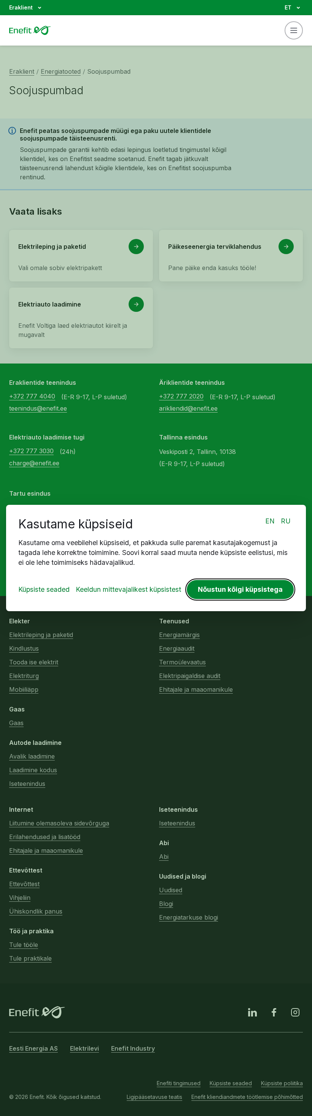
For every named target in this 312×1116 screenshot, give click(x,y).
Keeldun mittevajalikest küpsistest (128, 589)
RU (286, 521)
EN (270, 521)
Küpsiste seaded (44, 589)
